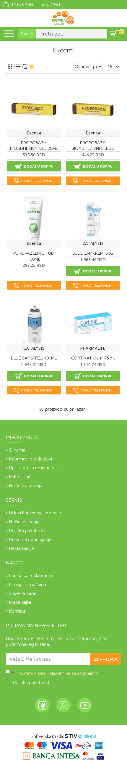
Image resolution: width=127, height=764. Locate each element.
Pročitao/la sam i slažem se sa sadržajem (55, 678)
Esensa (34, 133)
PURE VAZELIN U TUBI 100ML (34, 256)
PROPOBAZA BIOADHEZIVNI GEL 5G (92, 145)
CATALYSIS (93, 243)
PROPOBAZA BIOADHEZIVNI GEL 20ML (34, 145)
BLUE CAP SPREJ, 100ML (34, 357)
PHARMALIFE (93, 348)
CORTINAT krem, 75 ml (93, 357)
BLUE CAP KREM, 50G (93, 253)
